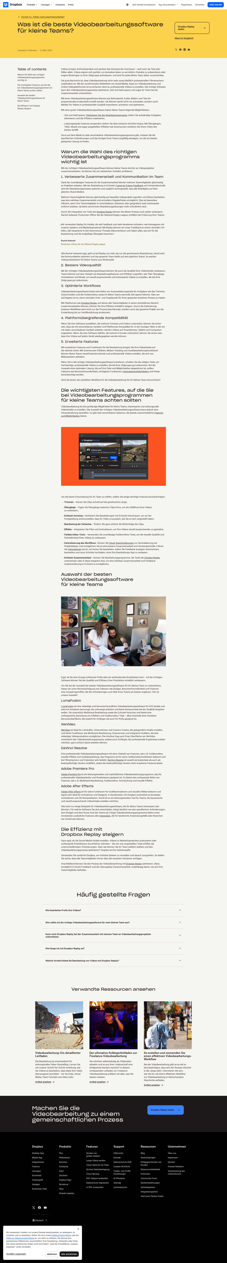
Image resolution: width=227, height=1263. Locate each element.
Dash (61, 1171)
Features (36, 1166)
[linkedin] (184, 49)
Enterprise (63, 1166)
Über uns (172, 1153)
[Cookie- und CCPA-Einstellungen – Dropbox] (42, 1243)
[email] (188, 49)
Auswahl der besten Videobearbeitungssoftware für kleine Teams (31, 98)
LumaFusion (67, 706)
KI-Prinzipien (119, 1178)
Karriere (171, 1162)
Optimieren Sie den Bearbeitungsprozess (106, 115)
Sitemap (117, 1183)
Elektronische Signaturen (97, 1183)
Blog (143, 1153)
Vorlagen (36, 1184)
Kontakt (117, 1157)
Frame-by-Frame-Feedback (129, 185)
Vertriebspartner (148, 1187)
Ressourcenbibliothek (150, 1169)
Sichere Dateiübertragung (98, 1169)
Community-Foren (149, 1178)
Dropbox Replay (104, 211)
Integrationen (74, 549)
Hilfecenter (118, 1153)
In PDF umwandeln (95, 1187)
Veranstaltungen (148, 1157)
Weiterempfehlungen (150, 1183)
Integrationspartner (149, 1192)
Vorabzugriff (37, 1180)
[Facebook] (39, 1208)
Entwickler (145, 1174)
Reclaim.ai (63, 1184)
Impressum (173, 1157)
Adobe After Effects (71, 791)
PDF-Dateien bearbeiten (97, 1178)
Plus (61, 1153)
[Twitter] (34, 1208)
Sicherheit (36, 1175)
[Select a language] (127, 4)
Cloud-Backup (92, 1174)
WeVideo (65, 730)
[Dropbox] (14, 4)
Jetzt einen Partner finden (152, 1196)
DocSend (63, 1175)
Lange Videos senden (95, 1160)
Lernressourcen (120, 1187)
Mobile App (37, 1157)
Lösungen (36, 1171)
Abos (61, 1189)
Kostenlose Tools (39, 1189)
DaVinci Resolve (116, 760)
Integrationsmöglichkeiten (136, 371)
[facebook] (180, 49)
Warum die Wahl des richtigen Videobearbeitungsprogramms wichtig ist (31, 77)
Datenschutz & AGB (122, 1162)
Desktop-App (38, 1153)
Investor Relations (176, 1166)
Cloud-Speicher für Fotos (97, 1165)
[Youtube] (45, 1208)
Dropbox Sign (65, 1180)
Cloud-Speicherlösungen (121, 543)
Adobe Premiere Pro (71, 774)
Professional (64, 1157)
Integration (104, 815)
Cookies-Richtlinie (121, 1166)
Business (63, 1162)
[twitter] (176, 49)
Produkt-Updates (66, 1193)
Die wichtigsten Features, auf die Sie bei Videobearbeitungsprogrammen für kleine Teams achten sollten (34, 88)
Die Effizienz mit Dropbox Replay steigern (28, 107)
